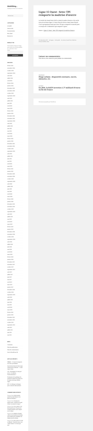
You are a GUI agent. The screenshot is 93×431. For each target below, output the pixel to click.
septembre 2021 (11, 151)
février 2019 (10, 226)
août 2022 (9, 123)
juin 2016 (9, 302)
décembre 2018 (11, 231)
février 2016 (10, 312)
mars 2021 (9, 166)
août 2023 (9, 98)
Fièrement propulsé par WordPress (47, 102)
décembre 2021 (11, 143)
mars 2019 (9, 224)
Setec (48, 41)
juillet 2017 (10, 274)
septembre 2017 (11, 269)
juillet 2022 (10, 126)
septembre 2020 (11, 181)
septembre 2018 (11, 239)
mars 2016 (9, 309)
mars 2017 (9, 284)
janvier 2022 (10, 141)
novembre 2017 (11, 264)
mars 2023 (9, 108)
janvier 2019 (10, 229)
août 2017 (9, 272)
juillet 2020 (10, 186)
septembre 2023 (11, 95)
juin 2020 (9, 189)
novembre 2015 (11, 320)
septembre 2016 (11, 294)
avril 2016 (9, 307)
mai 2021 (9, 161)
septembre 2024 (11, 73)
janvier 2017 (10, 287)
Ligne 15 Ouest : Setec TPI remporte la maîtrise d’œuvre (59, 30)
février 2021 (10, 168)
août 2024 (9, 75)
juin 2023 (9, 103)
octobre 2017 (10, 267)
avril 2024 (9, 80)
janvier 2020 (10, 201)
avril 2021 (9, 163)
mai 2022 (9, 131)
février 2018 (10, 257)
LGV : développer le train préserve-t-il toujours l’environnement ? (14, 373)
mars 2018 (9, 254)
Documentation (11, 31)
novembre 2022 (11, 118)
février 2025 (10, 65)
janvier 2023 (10, 113)
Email (8, 50)
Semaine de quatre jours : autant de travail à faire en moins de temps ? (14, 402)
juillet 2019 (10, 216)
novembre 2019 (11, 206)
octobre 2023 (10, 93)
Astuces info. (10, 28)
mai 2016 (9, 304)
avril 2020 (9, 194)
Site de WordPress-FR (12, 352)
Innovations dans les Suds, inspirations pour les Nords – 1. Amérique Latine (15, 367)
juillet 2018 (10, 244)
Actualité (9, 26)
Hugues (52, 40)
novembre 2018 (11, 234)
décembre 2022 (11, 116)
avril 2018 (9, 252)
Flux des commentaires (13, 349)
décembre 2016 (11, 289)
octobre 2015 (10, 322)
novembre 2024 (11, 68)
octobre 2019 (10, 209)
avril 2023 (9, 106)
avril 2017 (9, 282)
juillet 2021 (10, 156)
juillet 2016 (10, 299)
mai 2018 (9, 249)
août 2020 (9, 184)
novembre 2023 (11, 90)
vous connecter (49, 58)
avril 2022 (9, 133)
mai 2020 (9, 191)
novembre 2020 (11, 176)
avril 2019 (9, 221)
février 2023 (10, 111)
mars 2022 (9, 136)
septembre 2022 (11, 121)
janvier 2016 (10, 315)
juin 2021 (9, 158)
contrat (64, 40)
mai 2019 (9, 219)
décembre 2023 (11, 88)
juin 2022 (9, 128)
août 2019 (9, 214)
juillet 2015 (10, 330)
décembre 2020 (11, 174)
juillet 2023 (10, 101)
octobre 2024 (10, 70)
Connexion (9, 344)
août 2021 (9, 153)
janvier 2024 (10, 85)
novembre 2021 (11, 146)
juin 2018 (9, 247)
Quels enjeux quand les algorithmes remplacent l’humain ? (14, 397)
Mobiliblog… (12, 6)
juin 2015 (9, 332)
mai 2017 (9, 279)
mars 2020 (9, 196)
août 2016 (9, 297)
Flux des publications (12, 347)
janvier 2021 (10, 171)
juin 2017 (9, 277)
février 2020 (10, 199)
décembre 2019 (11, 204)
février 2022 (10, 138)
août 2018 (9, 242)
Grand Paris (69, 40)
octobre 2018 (10, 236)
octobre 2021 (10, 148)
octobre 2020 (10, 179)
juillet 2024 (10, 78)
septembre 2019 (11, 211)
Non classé (9, 33)
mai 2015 (9, 335)
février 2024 (10, 83)
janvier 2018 (10, 259)
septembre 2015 (11, 325)
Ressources (10, 36)
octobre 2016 (10, 292)
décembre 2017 (11, 262)
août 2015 (9, 327)
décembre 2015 (11, 317)
